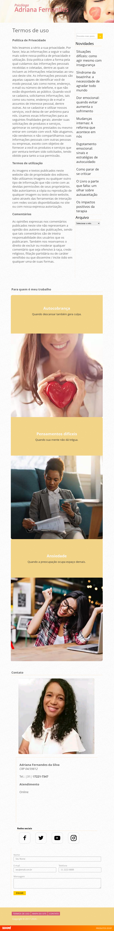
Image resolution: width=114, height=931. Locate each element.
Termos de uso (21, 913)
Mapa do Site (39, 913)
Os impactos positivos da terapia (85, 206)
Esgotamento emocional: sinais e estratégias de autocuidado (87, 153)
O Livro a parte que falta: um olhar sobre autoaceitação (87, 188)
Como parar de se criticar (87, 171)
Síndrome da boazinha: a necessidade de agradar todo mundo (88, 81)
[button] (100, 36)
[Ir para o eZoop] (7, 928)
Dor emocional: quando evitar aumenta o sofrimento (87, 104)
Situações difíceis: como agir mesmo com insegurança (89, 58)
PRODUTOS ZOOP (104, 928)
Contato (54, 913)
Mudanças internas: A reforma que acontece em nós (85, 127)
